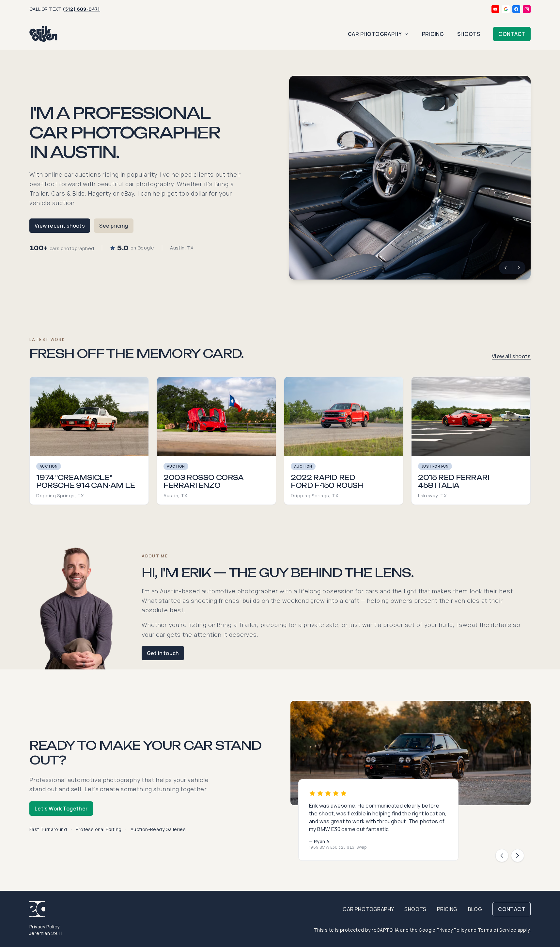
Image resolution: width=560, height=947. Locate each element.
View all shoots (511, 356)
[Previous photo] (505, 267)
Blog (475, 909)
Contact (511, 34)
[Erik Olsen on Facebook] (516, 9)
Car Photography (375, 34)
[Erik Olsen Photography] (43, 34)
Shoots (468, 34)
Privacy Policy (44, 926)
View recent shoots (60, 225)
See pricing (113, 225)
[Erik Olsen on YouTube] (495, 9)
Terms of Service (497, 930)
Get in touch (163, 653)
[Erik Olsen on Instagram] (527, 9)
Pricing (433, 34)
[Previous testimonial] (501, 855)
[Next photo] (518, 267)
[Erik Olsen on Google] (506, 9)
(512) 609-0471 (81, 9)
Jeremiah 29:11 (46, 933)
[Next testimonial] (517, 855)
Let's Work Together (61, 808)
